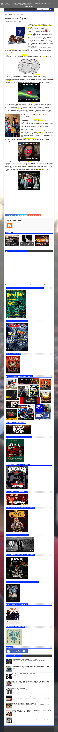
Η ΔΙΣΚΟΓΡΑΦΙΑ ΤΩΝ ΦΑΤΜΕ (18, 688)
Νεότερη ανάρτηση (9, 284)
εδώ (46, 30)
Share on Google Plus (35, 215)
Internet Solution (46, 728)
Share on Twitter (23, 215)
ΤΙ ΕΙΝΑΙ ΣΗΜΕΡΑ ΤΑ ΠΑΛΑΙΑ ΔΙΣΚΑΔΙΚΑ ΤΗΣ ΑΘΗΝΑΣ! (24, 659)
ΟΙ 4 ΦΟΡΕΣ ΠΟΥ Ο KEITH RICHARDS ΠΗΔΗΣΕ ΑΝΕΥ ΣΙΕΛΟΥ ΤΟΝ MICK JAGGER (30, 718)
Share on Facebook (12, 215)
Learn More (27, 6)
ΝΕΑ (21, 21)
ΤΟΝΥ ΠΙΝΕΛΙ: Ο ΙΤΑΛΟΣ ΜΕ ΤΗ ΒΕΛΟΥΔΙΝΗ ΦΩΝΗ (23, 673)
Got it (33, 6)
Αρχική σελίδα (28, 284)
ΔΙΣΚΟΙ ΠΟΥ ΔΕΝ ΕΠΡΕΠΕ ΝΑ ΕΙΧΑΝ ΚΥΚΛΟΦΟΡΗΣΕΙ (24, 703)
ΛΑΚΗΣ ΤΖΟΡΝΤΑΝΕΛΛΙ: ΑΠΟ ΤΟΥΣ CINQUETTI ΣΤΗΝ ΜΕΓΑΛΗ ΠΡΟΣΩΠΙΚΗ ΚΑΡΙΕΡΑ (31, 681)
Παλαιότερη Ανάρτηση (48, 284)
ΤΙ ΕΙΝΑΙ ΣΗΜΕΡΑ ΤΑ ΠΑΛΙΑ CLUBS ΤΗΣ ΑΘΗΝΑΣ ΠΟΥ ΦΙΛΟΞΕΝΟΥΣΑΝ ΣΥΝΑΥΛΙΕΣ (30, 666)
